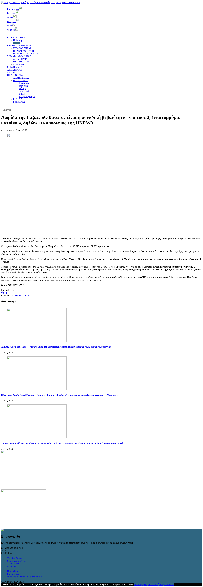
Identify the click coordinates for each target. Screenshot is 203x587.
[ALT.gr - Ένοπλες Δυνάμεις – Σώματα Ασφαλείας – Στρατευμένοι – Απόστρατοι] (40, 2)
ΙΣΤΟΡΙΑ (17, 99)
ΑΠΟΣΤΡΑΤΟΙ (14, 69)
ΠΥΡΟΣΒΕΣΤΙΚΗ (22, 61)
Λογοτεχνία (24, 91)
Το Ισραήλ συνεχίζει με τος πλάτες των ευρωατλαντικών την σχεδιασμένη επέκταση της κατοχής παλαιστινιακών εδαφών (63, 443)
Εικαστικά (24, 83)
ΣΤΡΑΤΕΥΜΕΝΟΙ (16, 67)
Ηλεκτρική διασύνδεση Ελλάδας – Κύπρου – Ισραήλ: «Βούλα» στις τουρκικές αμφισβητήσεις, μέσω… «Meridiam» (59, 395)
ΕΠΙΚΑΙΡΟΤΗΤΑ (16, 37)
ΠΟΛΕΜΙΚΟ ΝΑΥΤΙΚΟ (25, 51)
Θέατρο (22, 88)
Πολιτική (17, 40)
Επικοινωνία (13, 574)
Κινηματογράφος (27, 96)
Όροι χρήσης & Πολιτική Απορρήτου (24, 576)
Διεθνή (16, 43)
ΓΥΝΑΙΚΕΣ (19, 102)
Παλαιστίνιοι (16, 295)
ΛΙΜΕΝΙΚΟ (19, 64)
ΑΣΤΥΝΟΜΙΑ (20, 59)
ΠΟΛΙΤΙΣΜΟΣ (20, 80)
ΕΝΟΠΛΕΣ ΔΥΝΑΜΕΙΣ (19, 45)
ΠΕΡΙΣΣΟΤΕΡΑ (15, 75)
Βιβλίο (22, 94)
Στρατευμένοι (13, 563)
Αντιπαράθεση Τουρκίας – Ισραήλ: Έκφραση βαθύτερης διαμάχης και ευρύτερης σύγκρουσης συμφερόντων (56, 347)
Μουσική (23, 85)
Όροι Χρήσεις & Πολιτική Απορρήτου (152, 584)
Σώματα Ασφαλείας (16, 561)
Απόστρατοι (13, 566)
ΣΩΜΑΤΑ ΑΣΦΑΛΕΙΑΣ (19, 56)
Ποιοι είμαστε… (15, 571)
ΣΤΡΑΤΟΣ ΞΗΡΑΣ (22, 48)
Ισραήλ (27, 295)
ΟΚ (172, 584)
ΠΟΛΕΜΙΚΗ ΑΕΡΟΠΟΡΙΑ (26, 53)
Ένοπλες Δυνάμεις (16, 558)
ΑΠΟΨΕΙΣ (12, 72)
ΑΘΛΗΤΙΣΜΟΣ (21, 77)
